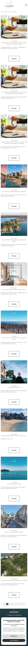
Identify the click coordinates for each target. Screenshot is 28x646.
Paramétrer (13, 636)
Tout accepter (14, 640)
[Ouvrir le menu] (26, 5)
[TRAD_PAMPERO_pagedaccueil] (9, 8)
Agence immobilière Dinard (5, 11)
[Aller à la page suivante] (23, 604)
